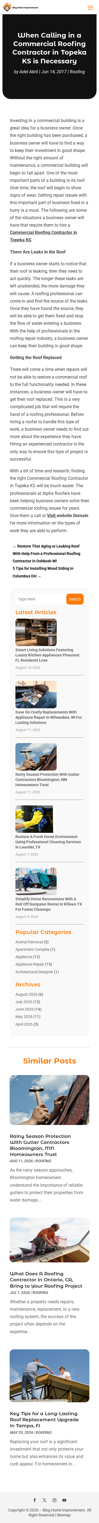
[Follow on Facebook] (34, 1500)
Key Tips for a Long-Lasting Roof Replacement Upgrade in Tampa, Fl (44, 1419)
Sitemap (64, 1515)
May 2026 (23, 1016)
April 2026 (24, 1024)
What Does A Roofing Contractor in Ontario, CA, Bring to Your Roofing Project (46, 1279)
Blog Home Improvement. (64, 1510)
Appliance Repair (29, 964)
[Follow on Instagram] (54, 1500)
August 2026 (26, 994)
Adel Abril (29, 71)
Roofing (77, 71)
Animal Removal (29, 942)
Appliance (23, 957)
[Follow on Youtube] (64, 1500)
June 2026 (24, 1009)
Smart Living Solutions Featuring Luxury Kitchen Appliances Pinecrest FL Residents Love (47, 655)
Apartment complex (32, 949)
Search (75, 599)
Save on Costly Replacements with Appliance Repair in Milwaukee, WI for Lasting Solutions (48, 717)
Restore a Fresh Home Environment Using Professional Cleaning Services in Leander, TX (48, 841)
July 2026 (23, 1002)
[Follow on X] (44, 1500)
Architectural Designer (34, 972)
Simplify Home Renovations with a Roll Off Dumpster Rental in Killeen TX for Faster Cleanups (48, 904)
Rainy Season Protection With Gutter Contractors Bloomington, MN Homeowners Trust (47, 779)
